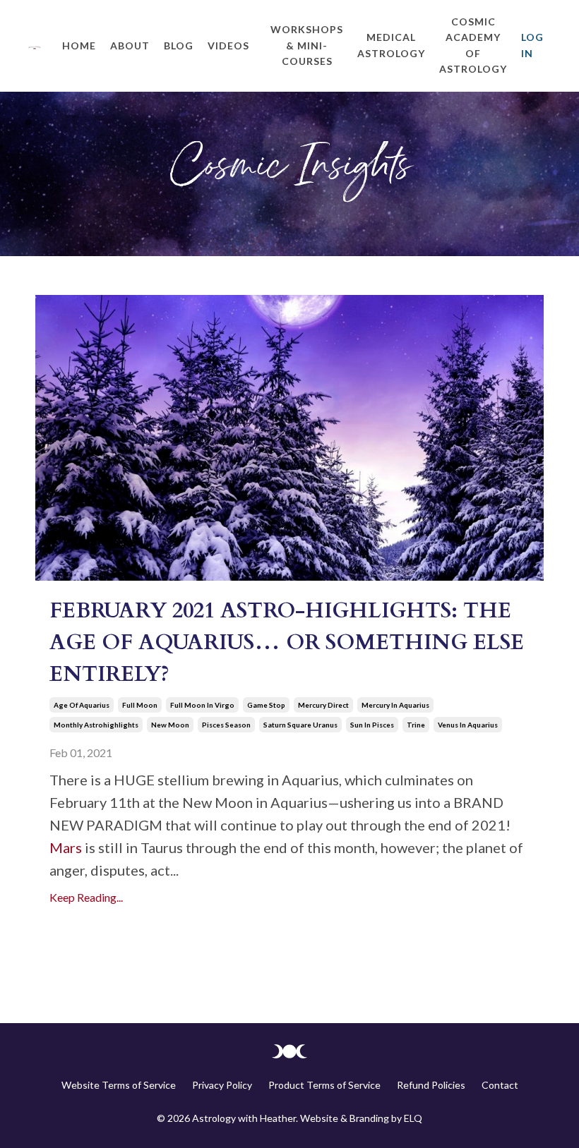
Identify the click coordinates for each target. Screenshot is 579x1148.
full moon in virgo (202, 705)
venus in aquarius (468, 724)
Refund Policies (431, 1085)
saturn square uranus (300, 724)
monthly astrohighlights (96, 724)
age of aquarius (81, 705)
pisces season (226, 724)
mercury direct (323, 705)
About (130, 46)
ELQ (413, 1118)
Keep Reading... (86, 897)
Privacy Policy (222, 1085)
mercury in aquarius (395, 705)
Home (79, 46)
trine (416, 724)
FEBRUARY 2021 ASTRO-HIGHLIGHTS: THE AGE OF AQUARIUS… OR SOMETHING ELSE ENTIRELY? (286, 642)
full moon (139, 705)
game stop (266, 705)
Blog (178, 46)
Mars (65, 847)
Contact (500, 1085)
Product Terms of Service (324, 1085)
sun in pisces (372, 724)
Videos (228, 46)
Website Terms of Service (118, 1085)
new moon (170, 724)
